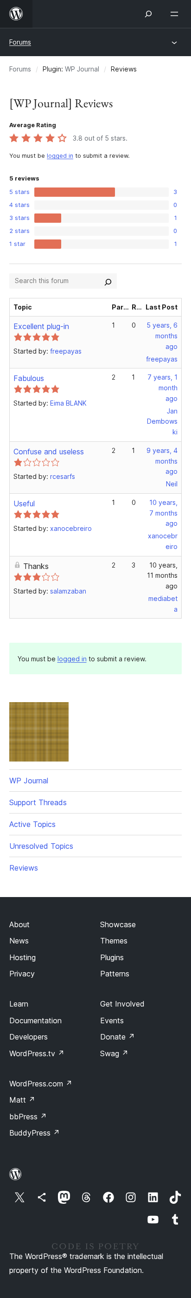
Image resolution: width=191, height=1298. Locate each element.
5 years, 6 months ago (162, 335)
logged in (60, 155)
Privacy (22, 973)
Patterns (114, 973)
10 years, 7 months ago (163, 513)
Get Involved (122, 1003)
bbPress (28, 1116)
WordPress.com (40, 1083)
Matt (22, 1099)
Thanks (36, 566)
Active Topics (32, 824)
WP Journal (82, 69)
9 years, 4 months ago (162, 461)
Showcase (118, 924)
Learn (18, 1003)
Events (112, 1020)
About (19, 924)
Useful (24, 503)
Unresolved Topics (41, 846)
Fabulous (28, 378)
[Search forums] (108, 280)
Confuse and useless (48, 451)
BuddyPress (34, 1132)
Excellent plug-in (41, 326)
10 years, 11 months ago (162, 575)
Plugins (112, 957)
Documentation (35, 1020)
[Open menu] (176, 14)
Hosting (22, 957)
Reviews (23, 867)
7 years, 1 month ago (162, 387)
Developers (28, 1036)
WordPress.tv (36, 1053)
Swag (114, 1053)
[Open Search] (148, 14)
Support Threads (38, 802)
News (19, 940)
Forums (20, 42)
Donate (117, 1036)
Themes (113, 940)
